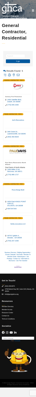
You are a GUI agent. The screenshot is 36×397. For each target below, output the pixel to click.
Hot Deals (20, 254)
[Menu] (33, 10)
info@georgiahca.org (11, 294)
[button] (4, 71)
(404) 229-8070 (10, 286)
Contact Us (16, 258)
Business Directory (10, 252)
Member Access (7, 309)
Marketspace (21, 256)
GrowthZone (26, 384)
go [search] (19, 61)
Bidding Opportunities (23, 252)
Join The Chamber (21, 260)
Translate (17, 341)
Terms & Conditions (8, 319)
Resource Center (7, 312)
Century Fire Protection (13, 96)
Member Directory (7, 306)
